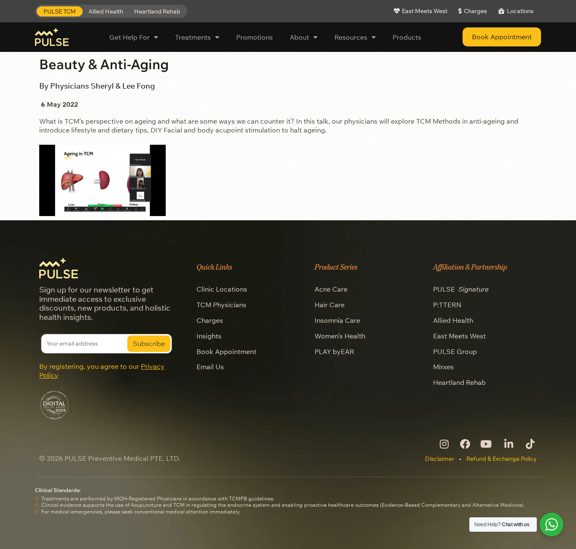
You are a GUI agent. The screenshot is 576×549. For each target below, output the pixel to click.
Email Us (210, 366)
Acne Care (331, 289)
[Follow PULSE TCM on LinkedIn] (508, 444)
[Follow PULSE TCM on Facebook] (465, 444)
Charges (209, 320)
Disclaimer (439, 458)
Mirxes (443, 366)
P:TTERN (447, 304)
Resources (350, 37)
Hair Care (330, 304)
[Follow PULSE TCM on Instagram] (443, 444)
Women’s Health (340, 336)
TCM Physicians (221, 304)
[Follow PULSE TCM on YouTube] (486, 444)
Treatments (193, 37)
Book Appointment (226, 351)
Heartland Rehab (459, 382)
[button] (60, 11)
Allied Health (453, 320)
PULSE (461, 289)
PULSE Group (455, 351)
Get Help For (129, 37)
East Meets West (459, 336)
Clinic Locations (221, 289)
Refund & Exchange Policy (501, 458)
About (299, 37)
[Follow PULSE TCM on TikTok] (529, 444)
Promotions (254, 37)
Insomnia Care (337, 320)
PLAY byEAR (334, 351)
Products (407, 37)
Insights (208, 336)
